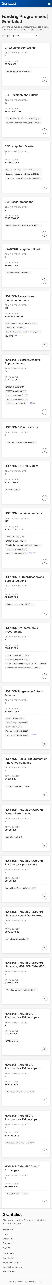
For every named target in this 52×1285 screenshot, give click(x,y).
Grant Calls (7, 1239)
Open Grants (8, 1258)
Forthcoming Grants (12, 1262)
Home (5, 1234)
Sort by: (5, 35)
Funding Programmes (12, 1267)
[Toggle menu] (49, 4)
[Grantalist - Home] (9, 3)
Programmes (8, 1243)
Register (6, 1247)
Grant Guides (8, 1271)
